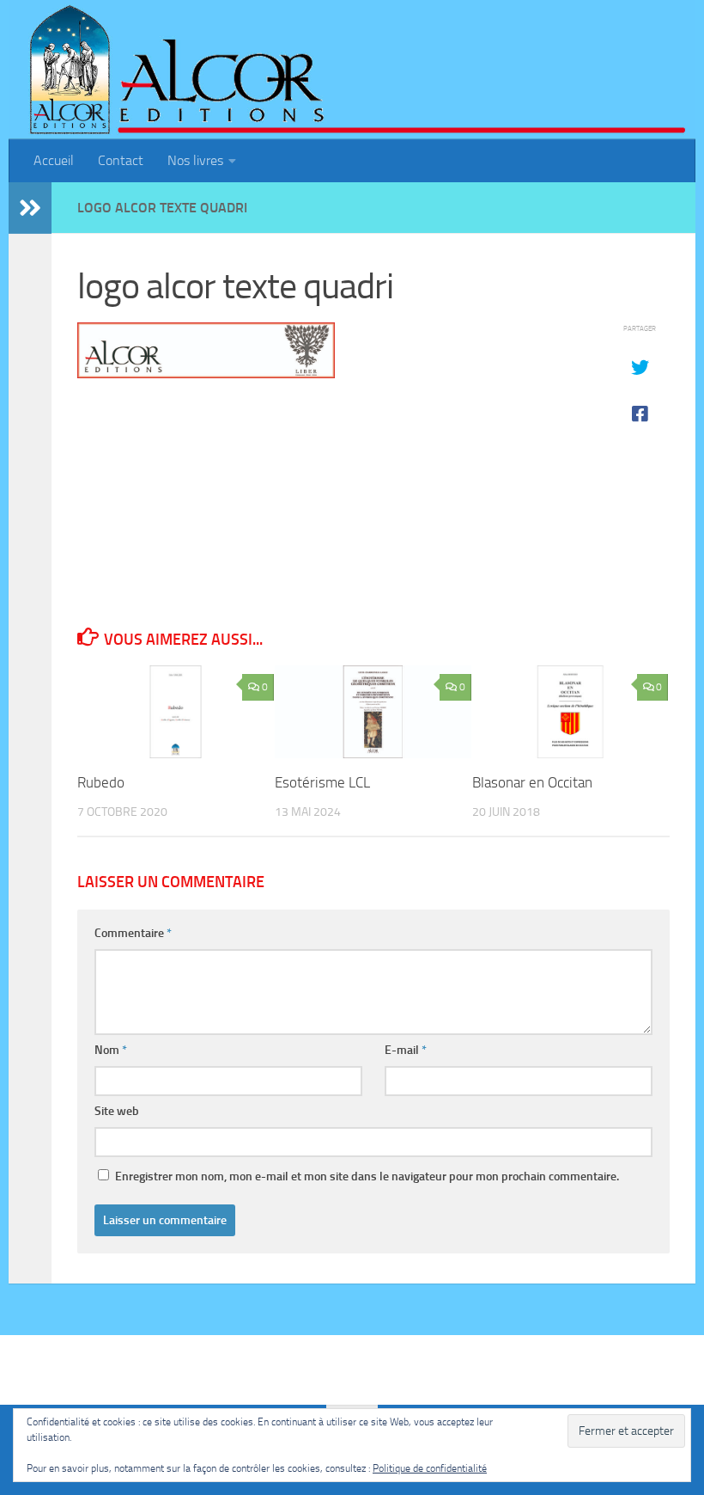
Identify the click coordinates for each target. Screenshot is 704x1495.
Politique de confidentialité (430, 1468)
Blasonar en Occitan (532, 782)
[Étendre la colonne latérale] (30, 208)
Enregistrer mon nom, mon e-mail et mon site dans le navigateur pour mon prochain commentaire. (367, 1176)
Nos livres (195, 160)
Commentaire (133, 933)
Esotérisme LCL (322, 782)
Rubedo (100, 782)
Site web (116, 1111)
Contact (120, 160)
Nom (110, 1050)
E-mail (406, 1050)
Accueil (53, 160)
